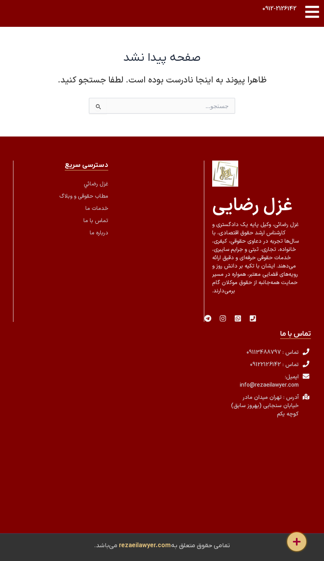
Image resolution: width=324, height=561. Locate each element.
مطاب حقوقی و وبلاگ (83, 196)
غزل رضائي (96, 184)
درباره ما (99, 233)
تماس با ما (95, 221)
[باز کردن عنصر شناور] (296, 541)
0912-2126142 (279, 8)
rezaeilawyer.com (145, 545)
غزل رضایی (252, 206)
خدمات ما (96, 208)
